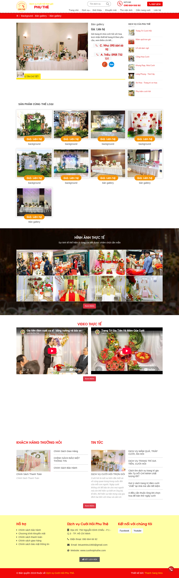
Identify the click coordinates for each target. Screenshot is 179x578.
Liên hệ (157, 10)
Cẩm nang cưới (143, 10)
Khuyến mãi (111, 10)
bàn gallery (108, 183)
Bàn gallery (34, 222)
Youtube (137, 531)
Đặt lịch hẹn (90, 559)
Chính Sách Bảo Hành (65, 468)
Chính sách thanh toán (30, 537)
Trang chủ (73, 10)
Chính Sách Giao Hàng (66, 451)
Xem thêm (89, 306)
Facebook (124, 531)
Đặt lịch (156, 4)
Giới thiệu (97, 10)
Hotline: (132, 4)
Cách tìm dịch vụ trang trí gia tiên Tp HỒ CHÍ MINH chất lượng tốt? (143, 473)
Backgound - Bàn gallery (34, 16)
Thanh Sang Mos (154, 573)
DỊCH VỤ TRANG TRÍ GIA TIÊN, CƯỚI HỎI (142, 462)
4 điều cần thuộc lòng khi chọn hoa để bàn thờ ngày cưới (144, 494)
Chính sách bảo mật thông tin (33, 544)
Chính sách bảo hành (29, 530)
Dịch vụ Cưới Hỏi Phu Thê (60, 573)
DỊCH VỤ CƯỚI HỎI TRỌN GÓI (108, 474)
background (34, 144)
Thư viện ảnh (126, 10)
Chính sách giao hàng (29, 540)
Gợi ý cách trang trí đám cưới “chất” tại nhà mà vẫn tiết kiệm (144, 484)
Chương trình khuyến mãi (31, 533)
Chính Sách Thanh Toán (29, 474)
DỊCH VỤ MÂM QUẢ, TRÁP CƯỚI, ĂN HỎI (143, 452)
